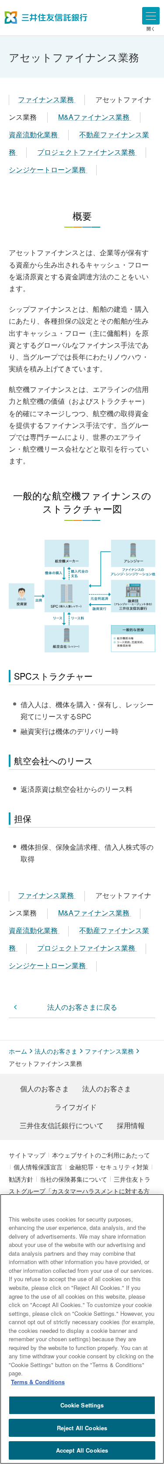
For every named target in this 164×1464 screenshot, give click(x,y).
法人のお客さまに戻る (82, 1007)
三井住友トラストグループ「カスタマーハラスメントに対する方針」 (79, 1191)
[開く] (151, 16)
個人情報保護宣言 (38, 1166)
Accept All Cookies (82, 1450)
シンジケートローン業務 (48, 169)
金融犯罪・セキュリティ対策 (109, 1166)
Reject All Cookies (82, 1428)
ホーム (18, 1051)
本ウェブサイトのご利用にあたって (101, 1155)
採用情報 (131, 1125)
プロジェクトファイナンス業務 (87, 152)
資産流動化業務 (34, 134)
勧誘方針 (21, 1179)
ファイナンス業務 (47, 99)
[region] (82, 1329)
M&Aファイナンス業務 (94, 117)
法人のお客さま (56, 1051)
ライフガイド (76, 1107)
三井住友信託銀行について (62, 1125)
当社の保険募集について (73, 1179)
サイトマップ (27, 1155)
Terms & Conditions (38, 1382)
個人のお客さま (44, 1088)
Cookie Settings (82, 1405)
